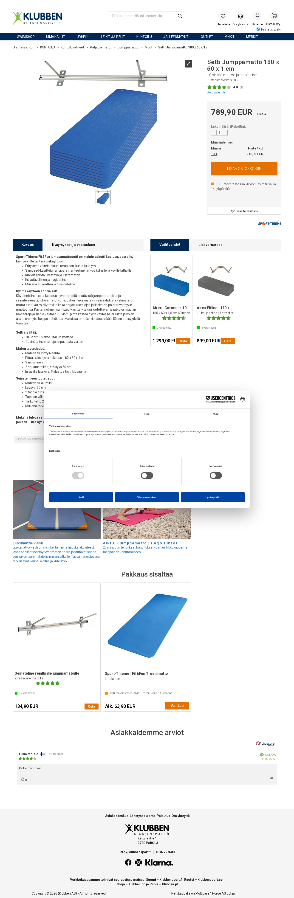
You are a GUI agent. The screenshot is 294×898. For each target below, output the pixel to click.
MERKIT (252, 37)
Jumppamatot (128, 47)
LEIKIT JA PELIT (113, 37)
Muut (148, 47)
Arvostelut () (216, 92)
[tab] (27, 245)
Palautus (163, 816)
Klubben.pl (170, 884)
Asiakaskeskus (116, 816)
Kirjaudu (257, 16)
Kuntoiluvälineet (72, 47)
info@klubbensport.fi (135, 852)
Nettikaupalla (180, 893)
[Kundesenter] (240, 16)
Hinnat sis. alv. (271, 29)
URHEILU (83, 37)
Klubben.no (136, 884)
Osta (244, 168)
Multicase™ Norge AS (210, 893)
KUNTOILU (144, 37)
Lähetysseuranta (142, 816)
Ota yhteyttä (181, 816)
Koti (31, 47)
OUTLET (207, 37)
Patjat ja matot (101, 47)
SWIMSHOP (26, 37)
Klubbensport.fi (171, 879)
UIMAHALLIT (55, 37)
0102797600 (165, 852)
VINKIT (230, 37)
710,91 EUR (255, 154)
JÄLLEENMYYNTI (176, 37)
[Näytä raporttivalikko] (271, 778)
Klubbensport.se (210, 879)
